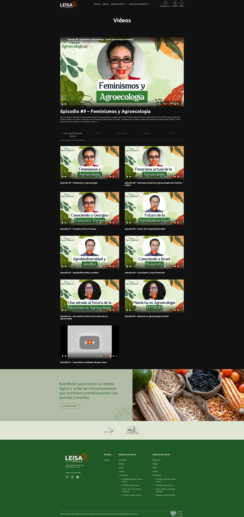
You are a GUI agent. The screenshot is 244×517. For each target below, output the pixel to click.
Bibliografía (123, 460)
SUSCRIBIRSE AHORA (69, 406)
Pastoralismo (123, 475)
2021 (97, 133)
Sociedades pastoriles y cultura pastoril (132, 480)
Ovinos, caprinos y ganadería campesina (131, 490)
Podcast (121, 471)
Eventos (146, 133)
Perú (171, 133)
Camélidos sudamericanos (130, 485)
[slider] (112, 104)
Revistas (106, 4)
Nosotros (97, 4)
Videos (121, 467)
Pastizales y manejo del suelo (132, 495)
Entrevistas (122, 133)
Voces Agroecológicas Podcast (72, 134)
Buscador (107, 460)
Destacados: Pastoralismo (138, 4)
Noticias (121, 464)
